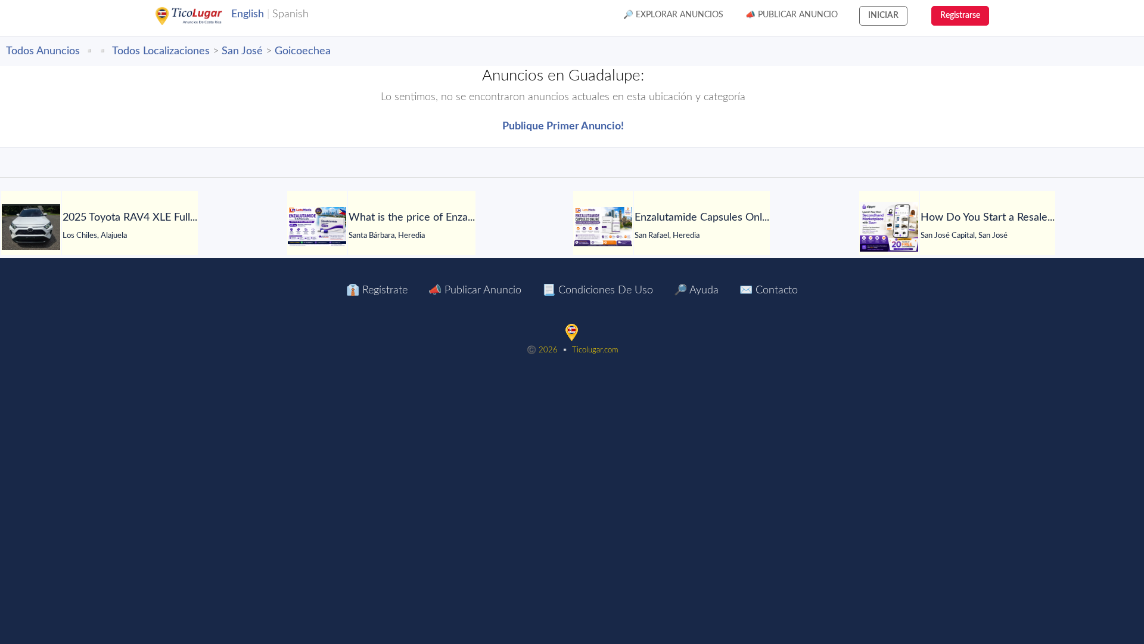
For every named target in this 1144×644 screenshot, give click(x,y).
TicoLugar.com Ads (201, 16)
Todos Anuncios (43, 51)
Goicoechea (303, 51)
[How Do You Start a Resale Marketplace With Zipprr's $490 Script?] (889, 227)
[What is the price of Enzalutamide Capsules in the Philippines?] (317, 226)
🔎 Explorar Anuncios (673, 15)
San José (242, 51)
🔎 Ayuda (696, 290)
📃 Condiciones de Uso (597, 290)
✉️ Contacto (768, 290)
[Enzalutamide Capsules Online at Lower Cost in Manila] (603, 226)
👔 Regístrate (377, 290)
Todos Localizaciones (161, 51)
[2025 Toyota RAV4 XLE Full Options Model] (31, 227)
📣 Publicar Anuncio (791, 15)
